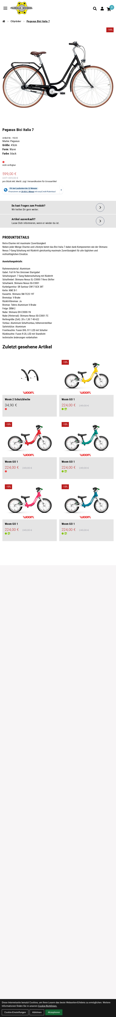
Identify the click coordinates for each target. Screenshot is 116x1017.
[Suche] (94, 8)
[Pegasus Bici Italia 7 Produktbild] (58, 71)
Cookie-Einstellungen (15, 1012)
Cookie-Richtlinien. (47, 1006)
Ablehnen (37, 1012)
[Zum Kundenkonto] (102, 8)
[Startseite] (3, 21)
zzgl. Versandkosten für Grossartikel (39, 181)
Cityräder (16, 21)
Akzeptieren (54, 1012)
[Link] (5, 8)
